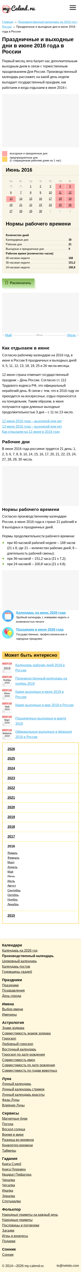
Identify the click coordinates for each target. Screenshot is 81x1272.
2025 (11, 758)
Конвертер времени (17, 1145)
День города (11, 996)
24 (50, 205)
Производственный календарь (28, 956)
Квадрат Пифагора (16, 1174)
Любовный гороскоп (17, 1044)
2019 (11, 817)
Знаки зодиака (13, 1028)
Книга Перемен (14, 1169)
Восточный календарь (19, 1049)
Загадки (8, 1230)
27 (11, 211)
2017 (11, 836)
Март (11, 862)
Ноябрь (12, 899)
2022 (11, 788)
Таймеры (9, 1150)
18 (60, 198)
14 (20, 198)
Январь (12, 853)
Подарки (8, 1241)
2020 (11, 807)
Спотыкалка (11, 1201)
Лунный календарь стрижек (23, 1089)
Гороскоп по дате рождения (23, 1054)
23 (40, 205)
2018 (11, 827)
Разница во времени (18, 1140)
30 (40, 211)
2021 (11, 797)
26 (70, 205)
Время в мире (13, 1134)
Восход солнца (13, 1129)
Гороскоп (9, 1038)
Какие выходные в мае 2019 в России (44, 705)
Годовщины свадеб (17, 972)
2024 (11, 768)
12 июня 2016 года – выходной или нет (32, 421)
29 (30, 211)
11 (60, 192)
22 (30, 205)
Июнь (11, 876)
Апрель (12, 867)
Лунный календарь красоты (23, 1094)
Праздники (10, 985)
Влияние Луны (13, 1105)
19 (70, 198)
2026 (11, 749)
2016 (11, 846)
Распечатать (20, 283)
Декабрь (13, 904)
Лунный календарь (16, 1084)
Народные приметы (17, 1220)
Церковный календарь (19, 961)
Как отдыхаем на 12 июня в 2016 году (31, 431)
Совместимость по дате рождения (28, 1065)
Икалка (7, 1190)
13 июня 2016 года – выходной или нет (32, 426)
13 (11, 198)
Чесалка (8, 1185)
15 (30, 198)
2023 (11, 778)
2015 (11, 915)
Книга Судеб (11, 1164)
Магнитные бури (14, 1118)
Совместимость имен (18, 1060)
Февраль (13, 857)
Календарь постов (16, 966)
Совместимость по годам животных (29, 1070)
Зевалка (8, 1196)
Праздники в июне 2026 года (40, 629)
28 (20, 211)
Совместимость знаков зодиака (26, 1033)
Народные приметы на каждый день (30, 1214)
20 (11, 205)
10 (50, 192)
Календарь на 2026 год (19, 950)
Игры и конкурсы (15, 1236)
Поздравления (13, 990)
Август (11, 885)
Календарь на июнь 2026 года (41, 612)
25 (60, 205)
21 (20, 205)
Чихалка (8, 1180)
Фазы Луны (11, 1100)
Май (10, 871)
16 (40, 198)
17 (50, 198)
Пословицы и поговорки (20, 1225)
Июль (11, 881)
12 (70, 192)
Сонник (8, 1254)
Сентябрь (14, 890)
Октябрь (13, 895)
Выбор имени (12, 1009)
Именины (9, 1014)
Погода (7, 1124)
